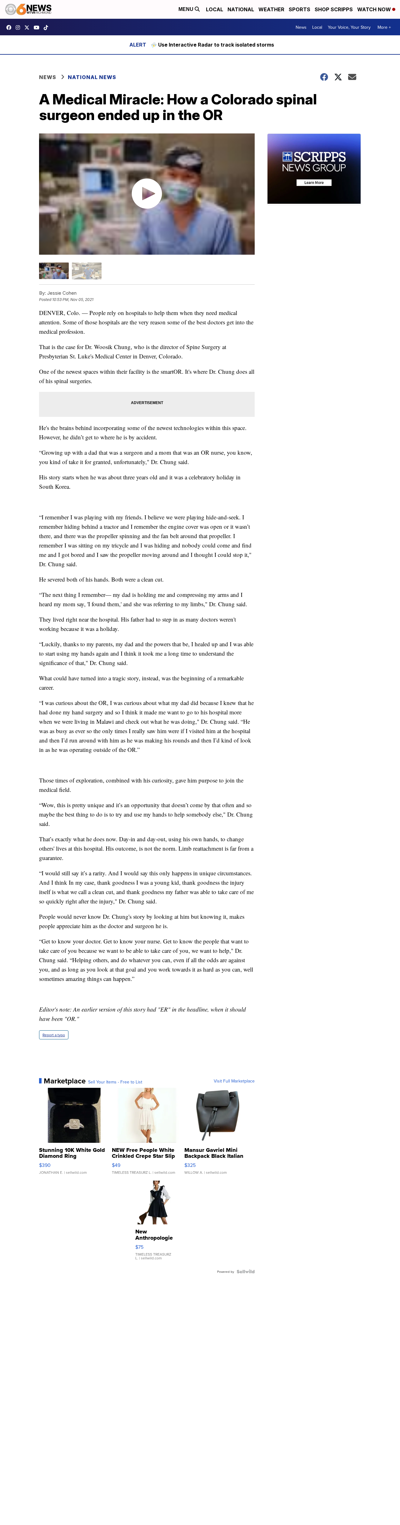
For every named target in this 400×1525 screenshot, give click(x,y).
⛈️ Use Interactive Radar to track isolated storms (212, 45)
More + (384, 27)
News (301, 27)
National (241, 9)
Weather (271, 9)
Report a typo (53, 1035)
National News (92, 77)
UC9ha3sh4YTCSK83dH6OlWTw (38, 27)
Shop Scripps (334, 9)
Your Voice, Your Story (349, 27)
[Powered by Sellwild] (246, 1271)
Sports (299, 9)
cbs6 (19, 27)
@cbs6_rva (47, 27)
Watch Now (374, 9)
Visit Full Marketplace (234, 1081)
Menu (186, 9)
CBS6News (10, 27)
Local (214, 9)
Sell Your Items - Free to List (115, 1082)
